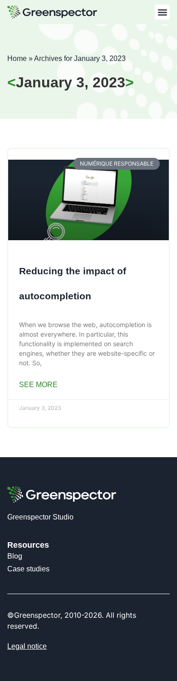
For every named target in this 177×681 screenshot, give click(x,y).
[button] (162, 12)
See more (38, 384)
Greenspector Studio (40, 517)
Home (17, 58)
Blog (14, 556)
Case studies (28, 569)
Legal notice (27, 646)
